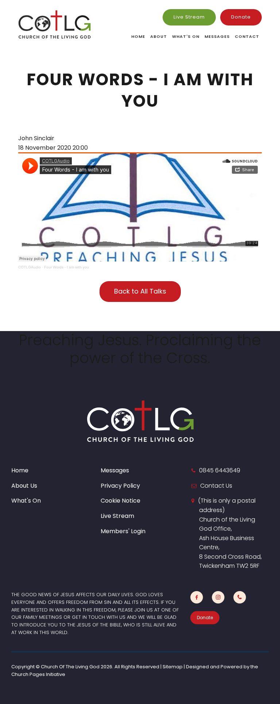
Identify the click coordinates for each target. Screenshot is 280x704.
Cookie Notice (120, 500)
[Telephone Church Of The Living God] (239, 597)
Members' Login (123, 531)
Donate (241, 16)
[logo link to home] (54, 24)
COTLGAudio (29, 267)
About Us (24, 485)
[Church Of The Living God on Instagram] (218, 597)
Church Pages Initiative (38, 674)
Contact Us (216, 485)
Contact (247, 36)
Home (138, 36)
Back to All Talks (140, 291)
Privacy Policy (120, 485)
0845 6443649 (219, 470)
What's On (185, 36)
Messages (217, 36)
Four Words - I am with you (66, 267)
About (158, 36)
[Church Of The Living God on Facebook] (196, 597)
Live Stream (189, 16)
